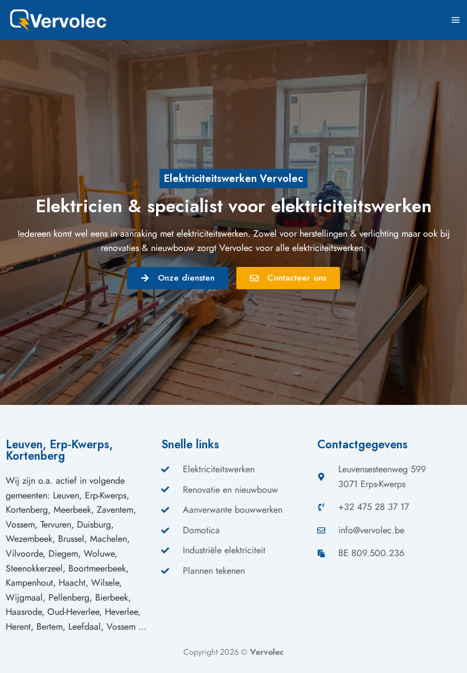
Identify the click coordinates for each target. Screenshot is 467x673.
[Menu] (456, 20)
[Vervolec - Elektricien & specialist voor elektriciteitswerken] (65, 20)
